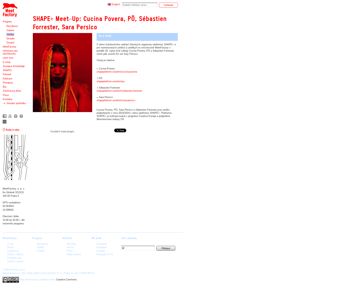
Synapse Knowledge (14, 66)
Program (7, 21)
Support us (13, 250)
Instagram (101, 247)
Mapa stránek (74, 254)
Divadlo (10, 38)
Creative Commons (66, 279)
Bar (4, 86)
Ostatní (10, 42)
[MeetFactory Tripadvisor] (4, 122)
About (10, 247)
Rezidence (12, 26)
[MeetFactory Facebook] (4, 116)
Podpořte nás (14, 257)
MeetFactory (9, 46)
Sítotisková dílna (12, 90)
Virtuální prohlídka (16, 103)
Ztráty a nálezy (15, 254)
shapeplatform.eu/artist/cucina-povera (117, 71)
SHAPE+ (8, 70)
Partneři (7, 74)
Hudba (10, 34)
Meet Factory (10, 8)
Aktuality (71, 244)
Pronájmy (8, 82)
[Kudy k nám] (15, 157)
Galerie (10, 30)
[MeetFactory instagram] (16, 116)
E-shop (6, 62)
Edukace (7, 78)
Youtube (100, 250)
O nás (10, 244)
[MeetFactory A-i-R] (21, 116)
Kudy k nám (12, 129)
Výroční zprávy (15, 261)
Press (6, 95)
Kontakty (7, 99)
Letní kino (8, 57)
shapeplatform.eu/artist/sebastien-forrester (119, 90)
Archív (70, 247)
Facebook (101, 244)
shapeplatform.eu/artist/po (111, 81)
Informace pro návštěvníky (10, 52)
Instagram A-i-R (104, 254)
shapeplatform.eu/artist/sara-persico (116, 100)
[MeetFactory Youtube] (10, 116)
